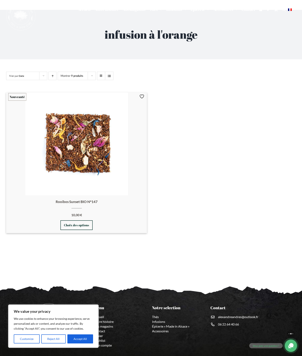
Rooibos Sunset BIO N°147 (77, 202)
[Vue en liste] (109, 76)
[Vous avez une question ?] (291, 346)
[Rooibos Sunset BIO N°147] (76, 143)
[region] (53, 326)
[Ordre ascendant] (52, 76)
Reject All (53, 339)
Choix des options (76, 225)
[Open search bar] (284, 9)
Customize (26, 339)
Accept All (80, 339)
